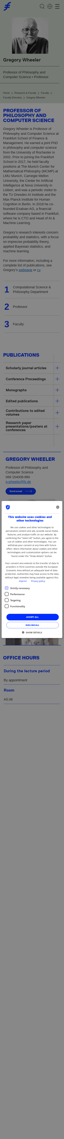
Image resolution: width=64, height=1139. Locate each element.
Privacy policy (38, 581)
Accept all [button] (32, 617)
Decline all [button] (32, 625)
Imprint (23, 581)
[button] (32, 632)
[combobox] (57, 507)
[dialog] (32, 569)
